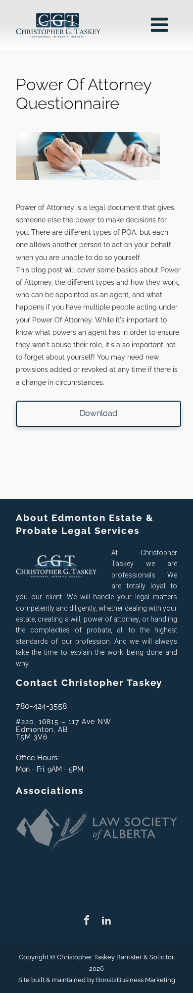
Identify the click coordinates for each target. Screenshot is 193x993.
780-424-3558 (41, 706)
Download (98, 413)
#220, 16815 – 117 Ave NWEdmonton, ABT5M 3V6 (63, 729)
